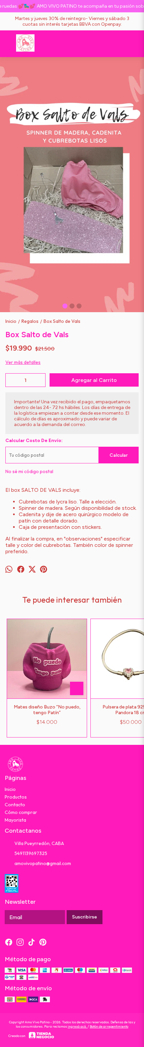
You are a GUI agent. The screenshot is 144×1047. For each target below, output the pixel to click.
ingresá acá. (78, 1026)
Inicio (10, 789)
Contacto (15, 805)
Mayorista (15, 820)
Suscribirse (84, 917)
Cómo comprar (21, 812)
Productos (16, 797)
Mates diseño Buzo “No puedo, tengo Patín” (47, 709)
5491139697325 (30, 853)
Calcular (119, 455)
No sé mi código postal (29, 471)
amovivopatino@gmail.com (42, 863)
